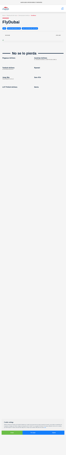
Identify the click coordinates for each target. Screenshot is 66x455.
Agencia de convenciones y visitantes (31, 2)
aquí (45, 427)
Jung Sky (58, 35)
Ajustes (54, 432)
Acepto (12, 432)
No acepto (33, 432)
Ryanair (7, 35)
